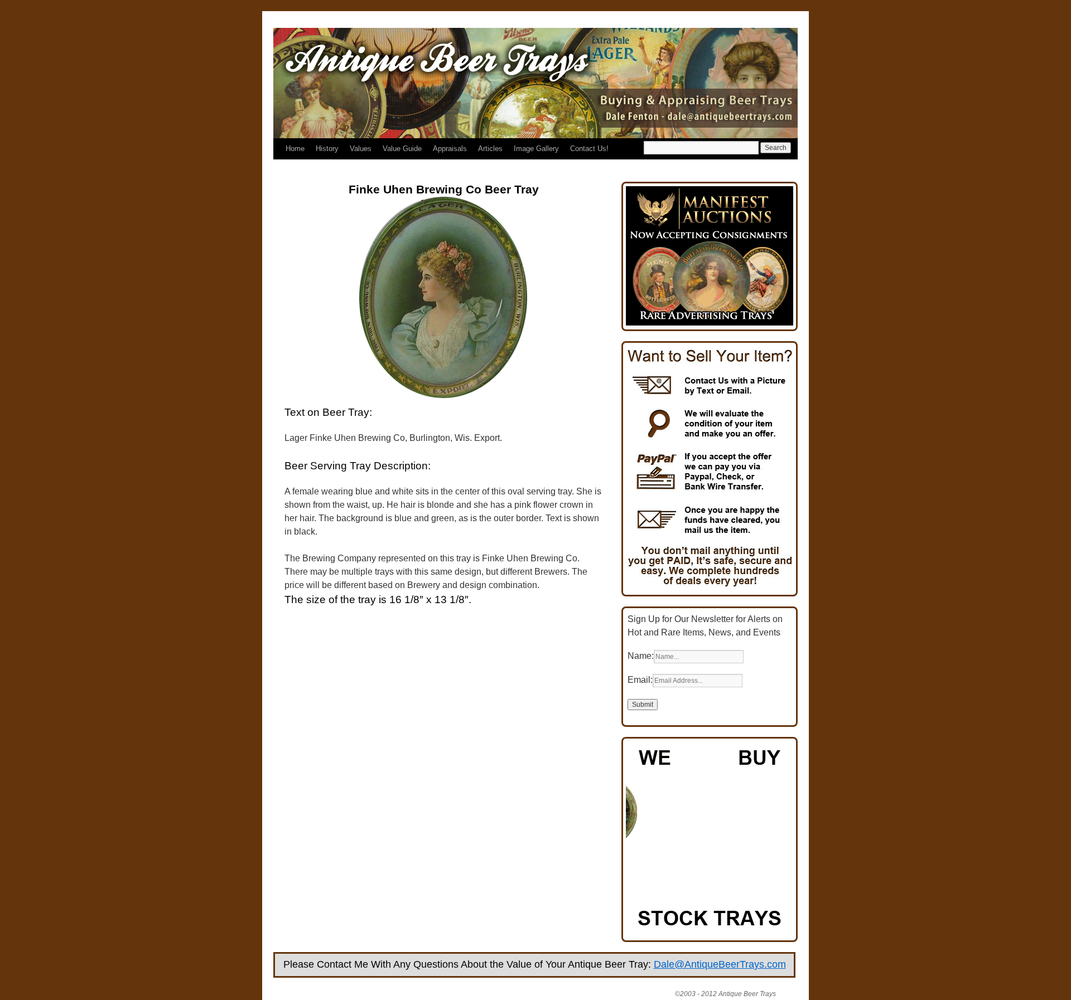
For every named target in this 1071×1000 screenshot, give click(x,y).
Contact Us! (589, 148)
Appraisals (450, 148)
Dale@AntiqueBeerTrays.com (720, 964)
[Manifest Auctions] (709, 322)
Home (295, 148)
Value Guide (402, 148)
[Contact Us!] (709, 588)
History (327, 148)
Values (361, 148)
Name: (641, 656)
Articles (490, 148)
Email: (640, 680)
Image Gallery (536, 148)
